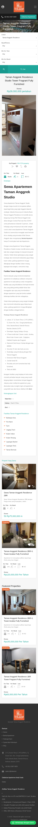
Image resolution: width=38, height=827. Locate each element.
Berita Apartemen (8, 735)
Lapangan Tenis (11, 446)
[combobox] (19, 38)
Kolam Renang (11, 438)
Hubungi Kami (7, 739)
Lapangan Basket (11, 442)
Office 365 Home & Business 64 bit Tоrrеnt (17, 811)
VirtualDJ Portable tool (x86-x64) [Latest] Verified (19, 805)
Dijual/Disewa (5, 43)
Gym (7, 426)
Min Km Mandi (5, 59)
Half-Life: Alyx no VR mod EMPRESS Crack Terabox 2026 (19, 797)
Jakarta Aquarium (26, 238)
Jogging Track (10, 430)
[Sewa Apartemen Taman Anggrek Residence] (19, 11)
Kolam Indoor (10, 434)
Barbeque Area (11, 418)
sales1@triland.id (10, 771)
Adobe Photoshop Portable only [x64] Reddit (18, 808)
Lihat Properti (19, 484)
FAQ (4, 745)
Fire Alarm (9, 422)
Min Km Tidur (5, 51)
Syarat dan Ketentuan (10, 742)
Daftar (4, 782)
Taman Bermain (11, 450)
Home (5, 732)
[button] (23, 823)
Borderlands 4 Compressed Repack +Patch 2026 (19, 802)
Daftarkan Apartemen (28, 17)
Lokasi (3, 34)
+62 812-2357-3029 (10, 17)
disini (30, 389)
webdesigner (23, 819)
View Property (19, 610)
